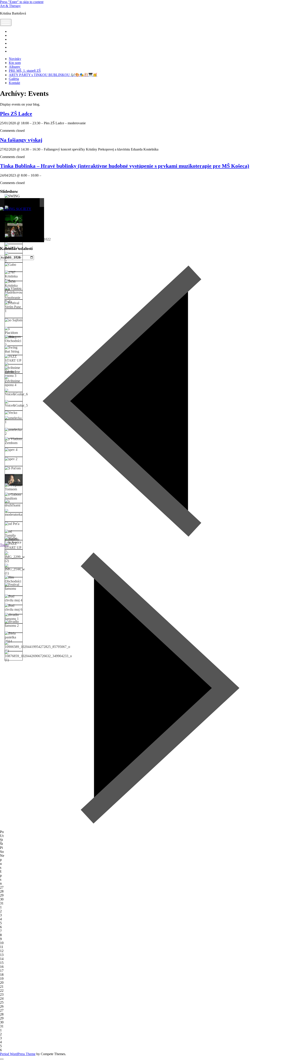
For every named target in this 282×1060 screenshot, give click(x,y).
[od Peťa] (12, 524)
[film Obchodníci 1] (13, 581)
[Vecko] (11, 413)
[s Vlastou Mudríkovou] (13, 290)
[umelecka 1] (13, 420)
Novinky (15, 59)
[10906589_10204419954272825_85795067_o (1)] (37, 647)
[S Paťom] (13, 468)
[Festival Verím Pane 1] (13, 307)
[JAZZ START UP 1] (13, 360)
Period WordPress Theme (17, 1054)
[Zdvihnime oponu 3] (13, 372)
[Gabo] (10, 265)
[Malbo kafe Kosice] (13, 540)
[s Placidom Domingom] (13, 333)
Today (4, 545)
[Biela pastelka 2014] (13, 637)
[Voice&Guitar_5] (16, 403)
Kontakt (14, 83)
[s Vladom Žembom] (13, 441)
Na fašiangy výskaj (21, 140)
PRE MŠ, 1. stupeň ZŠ (25, 71)
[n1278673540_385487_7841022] (28, 237)
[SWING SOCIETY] (13, 198)
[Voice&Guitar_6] (16, 392)
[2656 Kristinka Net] (13, 286)
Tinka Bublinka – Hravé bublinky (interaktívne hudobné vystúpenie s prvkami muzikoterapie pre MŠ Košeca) (124, 166)
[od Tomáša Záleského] (13, 535)
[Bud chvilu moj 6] (13, 608)
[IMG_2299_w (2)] (15, 557)
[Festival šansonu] (13, 587)
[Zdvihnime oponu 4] (13, 381)
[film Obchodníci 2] (13, 341)
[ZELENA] (13, 221)
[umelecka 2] (13, 432)
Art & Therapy (10, 6)
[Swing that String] (13, 349)
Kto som (15, 63)
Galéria (14, 79)
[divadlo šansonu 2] (13, 624)
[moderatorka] (13, 513)
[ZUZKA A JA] (13, 210)
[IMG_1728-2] (13, 257)
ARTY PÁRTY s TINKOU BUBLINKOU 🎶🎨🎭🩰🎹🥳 (53, 75)
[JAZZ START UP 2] (13, 548)
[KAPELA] (13, 246)
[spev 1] (13, 480)
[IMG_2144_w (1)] (15, 569)
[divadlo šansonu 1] (13, 617)
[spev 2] (11, 459)
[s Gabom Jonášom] (13, 496)
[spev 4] (11, 450)
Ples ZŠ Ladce (16, 114)
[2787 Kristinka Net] (13, 276)
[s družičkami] (13, 503)
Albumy (14, 67)
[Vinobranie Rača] (13, 298)
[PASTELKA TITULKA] (13, 230)
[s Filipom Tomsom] (13, 487)
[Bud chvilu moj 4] (13, 598)
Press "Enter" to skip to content (21, 2)
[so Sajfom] (13, 320)
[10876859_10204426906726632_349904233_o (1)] (38, 656)
